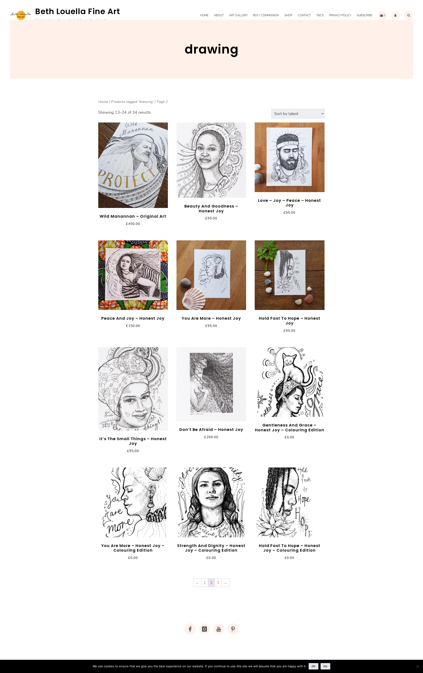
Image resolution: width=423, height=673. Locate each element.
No (325, 666)
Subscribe (364, 15)
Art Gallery (238, 15)
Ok (313, 666)
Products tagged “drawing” (132, 101)
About (219, 15)
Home (204, 15)
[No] (417, 666)
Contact (304, 15)
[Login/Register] (395, 15)
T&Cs (320, 15)
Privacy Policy (340, 15)
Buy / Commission (266, 15)
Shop (288, 15)
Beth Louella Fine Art (77, 11)
